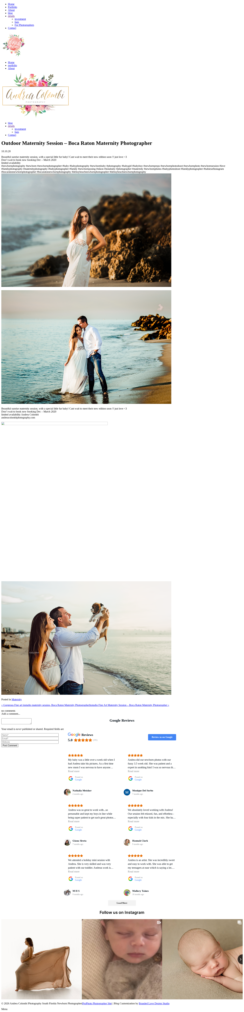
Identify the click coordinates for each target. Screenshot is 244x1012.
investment (20, 19)
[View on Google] (67, 792)
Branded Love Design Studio (154, 1003)
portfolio (12, 65)
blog (10, 13)
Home (11, 4)
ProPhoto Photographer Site (97, 1003)
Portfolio (12, 7)
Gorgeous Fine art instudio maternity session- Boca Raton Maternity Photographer (45, 705)
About (11, 10)
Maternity (17, 699)
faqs (17, 22)
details (11, 16)
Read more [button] (74, 771)
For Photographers (24, 25)
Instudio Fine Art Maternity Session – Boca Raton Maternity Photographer (129, 705)
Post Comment (10, 745)
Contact (12, 28)
